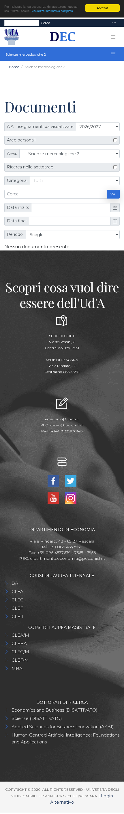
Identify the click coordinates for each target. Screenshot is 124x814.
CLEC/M (20, 651)
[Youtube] (53, 497)
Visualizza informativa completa (52, 11)
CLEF (17, 608)
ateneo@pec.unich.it (67, 425)
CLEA (17, 591)
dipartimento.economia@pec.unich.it (67, 558)
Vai (113, 194)
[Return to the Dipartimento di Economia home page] (61, 37)
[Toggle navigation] (114, 23)
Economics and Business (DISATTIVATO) (54, 710)
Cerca (45, 23)
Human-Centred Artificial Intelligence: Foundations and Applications (65, 738)
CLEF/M (20, 660)
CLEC (17, 600)
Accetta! (102, 8)
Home (14, 67)
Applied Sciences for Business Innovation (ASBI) (63, 726)
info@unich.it (67, 419)
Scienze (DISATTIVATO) (37, 718)
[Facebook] (53, 480)
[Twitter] (71, 480)
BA (15, 583)
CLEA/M (20, 635)
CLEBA (19, 643)
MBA (17, 668)
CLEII (17, 616)
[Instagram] (71, 497)
